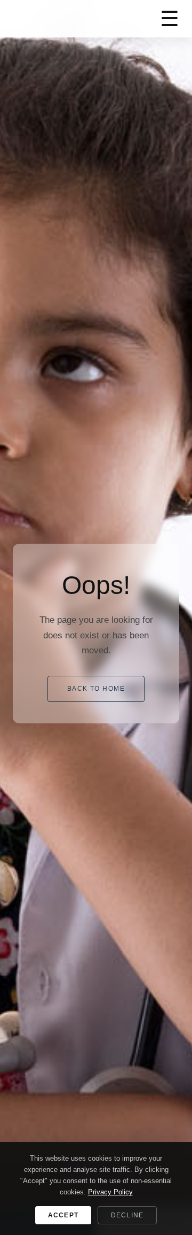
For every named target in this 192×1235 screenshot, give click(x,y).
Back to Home (96, 688)
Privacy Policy (110, 1192)
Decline (127, 1215)
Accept (63, 1215)
